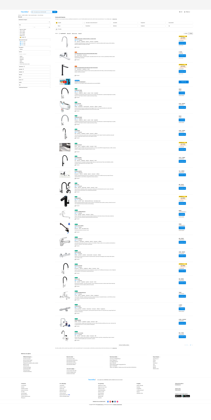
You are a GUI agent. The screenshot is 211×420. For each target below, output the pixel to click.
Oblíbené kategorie (27, 357)
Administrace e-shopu (102, 385)
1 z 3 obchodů (181, 40)
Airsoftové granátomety (27, 361)
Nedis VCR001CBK (113, 363)
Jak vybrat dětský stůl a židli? (71, 370)
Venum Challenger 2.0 (113, 360)
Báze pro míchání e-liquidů (27, 360)
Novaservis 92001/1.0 (78, 238)
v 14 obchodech (181, 131)
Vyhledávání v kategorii (23, 19)
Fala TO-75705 (77, 279)
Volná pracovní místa (24, 390)
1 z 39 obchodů (181, 268)
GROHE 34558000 (78, 252)
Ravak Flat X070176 (78, 144)
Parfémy (154, 360)
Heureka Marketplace (101, 390)
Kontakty (22, 387)
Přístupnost (23, 397)
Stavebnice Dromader (27, 358)
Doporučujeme (156, 357)
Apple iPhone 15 (155, 358)
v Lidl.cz (180, 90)
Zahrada (154, 366)
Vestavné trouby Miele (27, 367)
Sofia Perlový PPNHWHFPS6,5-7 (115, 358)
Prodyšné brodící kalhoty (27, 371)
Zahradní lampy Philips (27, 368)
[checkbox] (19, 29)
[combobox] (41, 12)
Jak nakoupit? (62, 385)
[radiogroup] (35, 43)
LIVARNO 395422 (78, 306)
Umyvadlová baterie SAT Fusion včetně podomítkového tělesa (86, 53)
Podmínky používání (24, 388)
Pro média (23, 391)
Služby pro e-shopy (101, 388)
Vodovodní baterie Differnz (71, 364)
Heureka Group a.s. (100, 404)
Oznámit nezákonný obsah (25, 396)
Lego (154, 364)
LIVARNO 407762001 (78, 90)
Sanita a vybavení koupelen (33, 15)
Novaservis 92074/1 (78, 171)
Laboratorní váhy (26, 366)
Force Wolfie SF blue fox (114, 361)
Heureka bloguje (24, 393)
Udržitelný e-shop (140, 393)
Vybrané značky (69, 357)
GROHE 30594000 (78, 320)
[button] (33, 22)
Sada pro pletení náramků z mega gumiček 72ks (118, 364)
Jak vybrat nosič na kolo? (70, 373)
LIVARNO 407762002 (78, 117)
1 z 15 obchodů (181, 146)
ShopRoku (138, 387)
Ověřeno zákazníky (140, 385)
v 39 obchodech (181, 239)
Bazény (154, 361)
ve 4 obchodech (181, 158)
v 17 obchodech (181, 253)
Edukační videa (100, 396)
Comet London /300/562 (79, 225)
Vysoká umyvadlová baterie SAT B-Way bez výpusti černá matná (86, 67)
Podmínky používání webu (117, 404)
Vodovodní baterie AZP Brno (71, 363)
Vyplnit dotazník (178, 390)
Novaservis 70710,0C (78, 265)
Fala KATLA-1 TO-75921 (79, 333)
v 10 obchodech (181, 280)
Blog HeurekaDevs (24, 394)
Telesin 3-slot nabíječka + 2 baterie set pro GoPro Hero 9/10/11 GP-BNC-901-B (123, 367)
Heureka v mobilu (62, 387)
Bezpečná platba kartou (64, 394)
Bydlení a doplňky (25, 15)
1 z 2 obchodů (181, 68)
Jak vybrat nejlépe (70, 369)
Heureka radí (62, 388)
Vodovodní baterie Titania (70, 361)
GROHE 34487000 (78, 103)
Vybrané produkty (113, 357)
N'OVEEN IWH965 (78, 198)
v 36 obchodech (181, 172)
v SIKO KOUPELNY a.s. (182, 211)
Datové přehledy (101, 393)
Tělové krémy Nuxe (26, 370)
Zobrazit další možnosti (24, 64)
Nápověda (100, 397)
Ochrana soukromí (63, 393)
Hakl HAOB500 (77, 130)
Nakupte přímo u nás (63, 390)
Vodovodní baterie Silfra (70, 358)
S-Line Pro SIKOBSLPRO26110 (80, 211)
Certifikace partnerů (140, 390)
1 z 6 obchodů (181, 200)
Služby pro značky (101, 391)
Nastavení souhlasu (63, 391)
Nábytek (154, 367)
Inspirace (138, 391)
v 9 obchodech (181, 104)
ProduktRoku (139, 388)
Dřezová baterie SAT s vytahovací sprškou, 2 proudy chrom (85, 38)
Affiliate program (101, 394)
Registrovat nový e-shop (102, 387)
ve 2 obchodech (181, 293)
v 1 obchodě (181, 53)
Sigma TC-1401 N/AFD (113, 366)
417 (190, 345)
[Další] (192, 345)
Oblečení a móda (156, 368)
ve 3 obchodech (181, 185)
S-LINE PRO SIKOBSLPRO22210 (80, 292)
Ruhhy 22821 (77, 184)
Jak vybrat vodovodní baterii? (80, 81)
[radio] (19, 41)
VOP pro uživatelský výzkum (64, 396)
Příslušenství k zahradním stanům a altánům (30, 363)
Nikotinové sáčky (26, 364)
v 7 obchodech (181, 320)
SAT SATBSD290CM (78, 157)
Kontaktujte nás (178, 384)
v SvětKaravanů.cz (182, 225)
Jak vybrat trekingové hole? (71, 372)
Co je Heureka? (23, 385)
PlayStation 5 (155, 363)
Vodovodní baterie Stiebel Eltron (72, 360)
